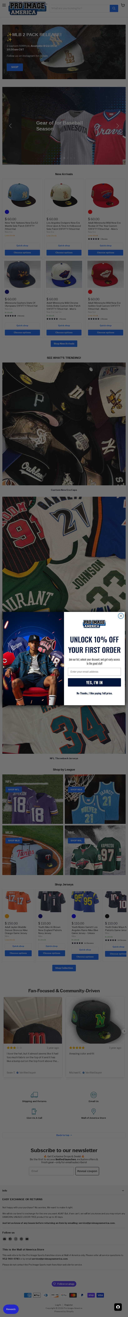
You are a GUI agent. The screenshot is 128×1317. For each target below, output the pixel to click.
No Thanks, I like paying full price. (94, 693)
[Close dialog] (121, 616)
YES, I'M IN (94, 682)
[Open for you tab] (118, 1307)
